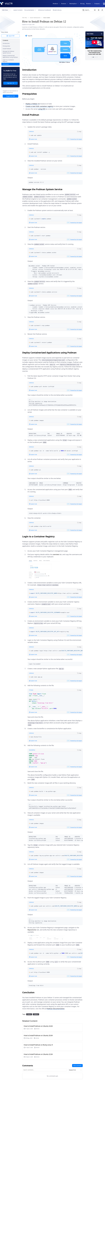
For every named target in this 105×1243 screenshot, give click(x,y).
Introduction (6, 43)
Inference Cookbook (44, 10)
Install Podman (7, 48)
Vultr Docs (5, 10)
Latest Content (17, 10)
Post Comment (77, 1065)
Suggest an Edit (10, 96)
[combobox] (75, 1070)
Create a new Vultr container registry (39, 106)
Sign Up (9, 83)
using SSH (41, 109)
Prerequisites (6, 46)
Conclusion (6, 64)
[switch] (18, 32)
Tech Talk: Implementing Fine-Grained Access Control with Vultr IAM (94, 52)
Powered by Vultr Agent (76, 139)
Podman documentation (55, 1009)
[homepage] (6, 3)
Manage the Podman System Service (8, 52)
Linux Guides (46, 17)
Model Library (57, 10)
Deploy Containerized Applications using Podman (10, 56)
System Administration (35, 17)
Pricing (82, 3)
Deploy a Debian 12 (33, 104)
